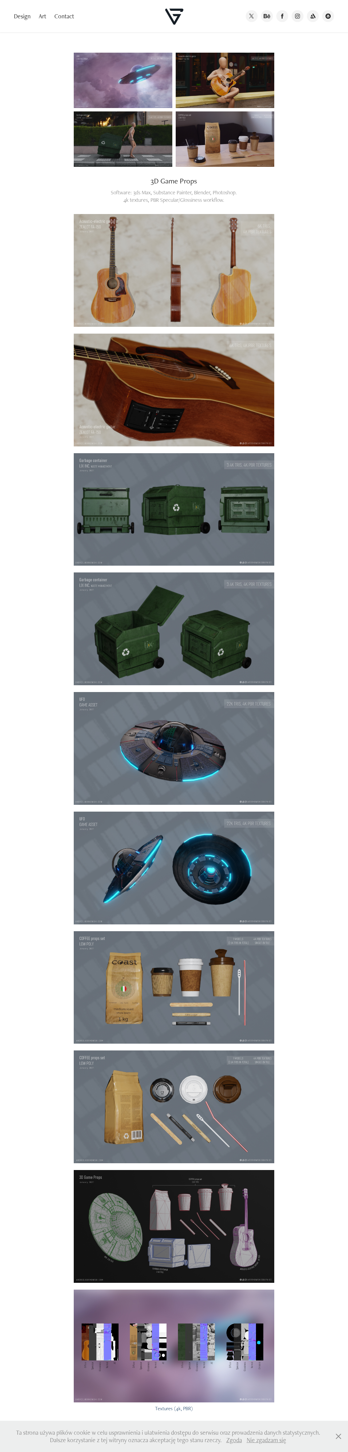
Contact (64, 16)
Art (42, 16)
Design (22, 16)
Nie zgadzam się (266, 1440)
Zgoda (234, 1440)
